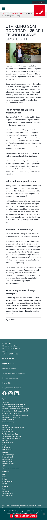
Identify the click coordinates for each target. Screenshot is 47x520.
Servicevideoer (7, 459)
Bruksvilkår (6, 383)
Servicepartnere (7, 493)
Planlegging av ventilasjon (11, 417)
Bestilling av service (8, 463)
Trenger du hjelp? (8, 455)
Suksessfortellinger (8, 422)
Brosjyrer (5, 445)
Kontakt (5, 487)
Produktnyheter (7, 449)
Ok (11, 516)
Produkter (5, 425)
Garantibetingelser (9, 368)
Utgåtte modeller (7, 443)
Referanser (6, 447)
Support (5, 453)
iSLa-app (5, 440)
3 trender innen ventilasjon (11, 413)
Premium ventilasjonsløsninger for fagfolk (15, 409)
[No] (44, 514)
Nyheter (5, 479)
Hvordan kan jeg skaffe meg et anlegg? (15, 411)
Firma (4, 475)
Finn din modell (7, 430)
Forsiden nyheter (15, 13)
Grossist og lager (7, 495)
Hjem (4, 399)
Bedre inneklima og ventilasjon (12, 406)
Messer (4, 483)
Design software (7, 432)
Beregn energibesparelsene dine (13, 427)
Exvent (4, 13)
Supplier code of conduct (11, 388)
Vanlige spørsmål (8, 420)
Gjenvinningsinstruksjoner (11, 468)
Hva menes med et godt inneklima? (14, 404)
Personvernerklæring (10, 378)
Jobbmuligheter (7, 481)
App (3, 466)
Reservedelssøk (7, 457)
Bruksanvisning (7, 461)
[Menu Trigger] (3, 8)
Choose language (38, 2)
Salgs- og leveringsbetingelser (13, 373)
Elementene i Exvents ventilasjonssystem (15, 415)
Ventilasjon (6, 402)
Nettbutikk (6, 471)
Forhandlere (6, 491)
